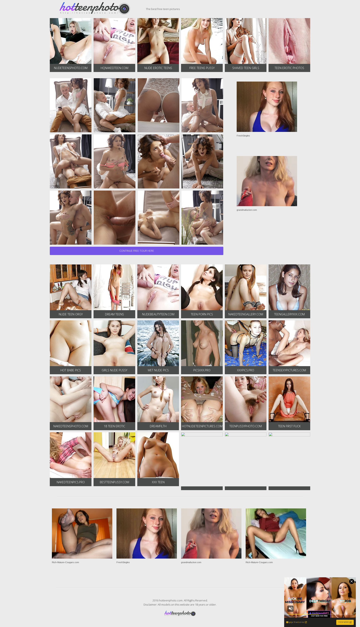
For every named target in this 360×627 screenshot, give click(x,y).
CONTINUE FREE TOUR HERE (136, 251)
